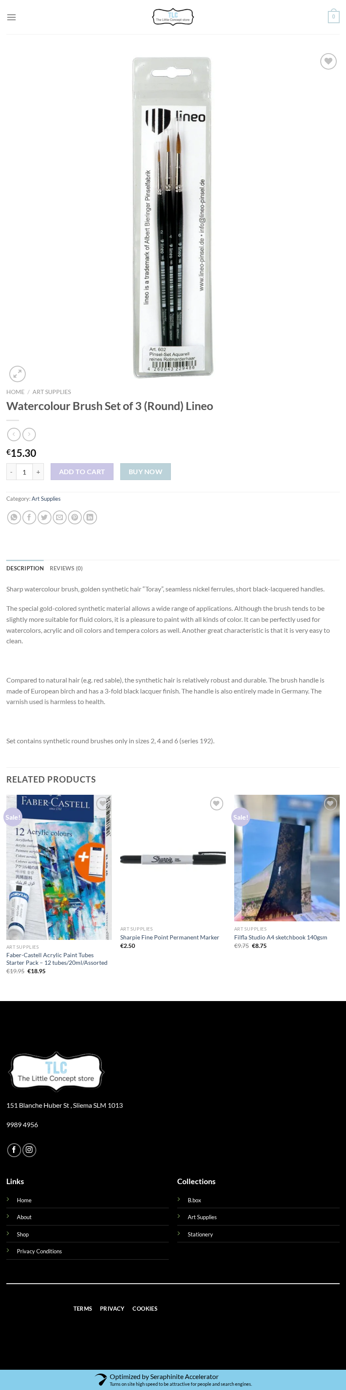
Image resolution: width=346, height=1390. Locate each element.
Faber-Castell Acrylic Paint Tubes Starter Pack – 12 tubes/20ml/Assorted (57, 958)
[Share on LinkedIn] (90, 517)
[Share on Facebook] (29, 517)
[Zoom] (17, 374)
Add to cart (82, 471)
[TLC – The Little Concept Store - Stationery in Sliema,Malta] (173, 17)
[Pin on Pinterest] (75, 517)
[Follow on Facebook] (14, 1150)
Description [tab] (25, 568)
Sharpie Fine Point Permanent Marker (169, 937)
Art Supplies (51, 392)
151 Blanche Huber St (38, 1105)
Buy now (145, 471)
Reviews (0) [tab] (66, 568)
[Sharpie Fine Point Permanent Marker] (173, 858)
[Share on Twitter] (44, 517)
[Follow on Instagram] (29, 1150)
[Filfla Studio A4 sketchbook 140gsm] (287, 858)
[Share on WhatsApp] (14, 517)
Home (15, 392)
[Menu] (11, 17)
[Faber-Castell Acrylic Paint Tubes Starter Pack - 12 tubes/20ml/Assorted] (59, 867)
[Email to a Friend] (60, 517)
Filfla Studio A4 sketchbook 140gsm (280, 937)
